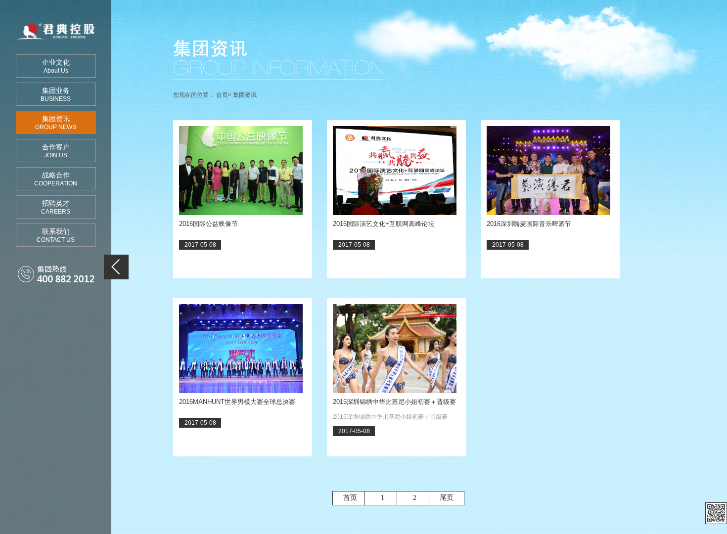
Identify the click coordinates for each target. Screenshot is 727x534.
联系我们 (56, 235)
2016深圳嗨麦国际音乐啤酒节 (529, 223)
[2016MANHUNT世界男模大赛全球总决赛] (241, 348)
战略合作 (55, 179)
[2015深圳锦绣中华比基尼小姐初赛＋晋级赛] (394, 348)
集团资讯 (55, 123)
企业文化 (56, 66)
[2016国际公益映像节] (241, 170)
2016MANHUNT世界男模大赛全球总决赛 (237, 401)
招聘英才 (55, 207)
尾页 (447, 497)
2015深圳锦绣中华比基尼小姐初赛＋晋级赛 (394, 401)
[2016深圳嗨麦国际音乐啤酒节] (548, 170)
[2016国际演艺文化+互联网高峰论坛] (394, 170)
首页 (222, 94)
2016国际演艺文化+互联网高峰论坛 (383, 223)
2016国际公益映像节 (208, 223)
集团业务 (56, 94)
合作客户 (56, 151)
